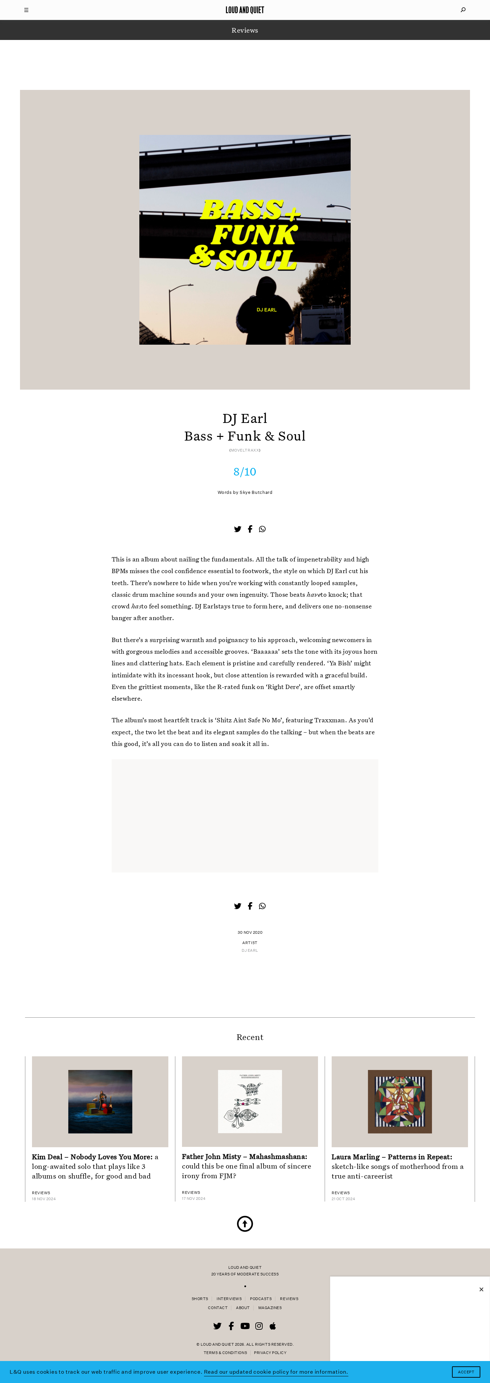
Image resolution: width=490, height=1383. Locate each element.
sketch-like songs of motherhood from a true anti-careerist (398, 1166)
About (243, 1307)
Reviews (289, 1298)
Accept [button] (466, 1372)
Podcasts (261, 1298)
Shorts (200, 1298)
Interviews (229, 1298)
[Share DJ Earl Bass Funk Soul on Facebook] (250, 529)
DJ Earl (250, 950)
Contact (218, 1307)
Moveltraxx (245, 450)
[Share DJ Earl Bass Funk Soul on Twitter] (238, 529)
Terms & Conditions (225, 1352)
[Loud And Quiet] (245, 10)
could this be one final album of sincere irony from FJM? (246, 1166)
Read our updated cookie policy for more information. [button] (276, 1372)
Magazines (270, 1307)
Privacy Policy (270, 1352)
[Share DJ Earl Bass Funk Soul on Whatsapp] (262, 529)
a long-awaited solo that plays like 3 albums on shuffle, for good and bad (95, 1166)
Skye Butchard (256, 492)
